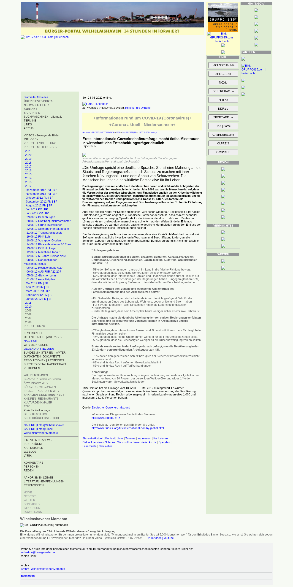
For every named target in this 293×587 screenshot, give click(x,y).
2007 (28, 318)
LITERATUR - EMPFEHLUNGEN (44, 481)
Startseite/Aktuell (92, 438)
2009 (28, 310)
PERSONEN (31, 466)
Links (120, 438)
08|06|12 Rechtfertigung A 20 (44, 267)
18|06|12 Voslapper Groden (44, 240)
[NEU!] (44, 394)
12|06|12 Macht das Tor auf (43, 252)
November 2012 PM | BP (41, 193)
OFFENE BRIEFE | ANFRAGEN (43, 337)
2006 (28, 322)
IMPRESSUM (32, 508)
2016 (28, 170)
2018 (28, 162)
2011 (28, 302)
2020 (28, 155)
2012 (28, 186)
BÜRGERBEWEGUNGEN (40, 387)
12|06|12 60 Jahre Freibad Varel (47, 256)
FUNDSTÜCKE (33, 444)
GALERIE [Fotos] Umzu (38, 429)
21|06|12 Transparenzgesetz (44, 232)
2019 (28, 158)
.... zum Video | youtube (159, 538)
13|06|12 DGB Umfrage (41, 248)
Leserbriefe (89, 446)
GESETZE (30, 496)
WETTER (29, 500)
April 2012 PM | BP (37, 287)
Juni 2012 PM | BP (37, 213)
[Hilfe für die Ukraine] (138, 107)
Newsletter (105, 446)
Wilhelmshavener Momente (41, 433)
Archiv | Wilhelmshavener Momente (43, 569)
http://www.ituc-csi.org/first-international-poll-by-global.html (128, 428)
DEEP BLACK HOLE (36, 414)
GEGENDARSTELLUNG (39, 348)
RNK (27, 406)
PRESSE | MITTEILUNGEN (40, 147)
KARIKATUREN (33, 447)
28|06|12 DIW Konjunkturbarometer (49, 221)
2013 (28, 182)
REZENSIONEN (34, 485)
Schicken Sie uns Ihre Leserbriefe (126, 442)
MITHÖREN (31, 139)
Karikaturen (160, 438)
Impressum (144, 438)
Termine (130, 438)
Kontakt (110, 438)
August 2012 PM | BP (39, 205)
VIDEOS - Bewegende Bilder (42, 135)
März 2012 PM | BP (38, 291)
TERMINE (30, 120)
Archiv (153, 442)
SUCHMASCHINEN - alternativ (43, 116)
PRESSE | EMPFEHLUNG (40, 143)
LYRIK (28, 455)
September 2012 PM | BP (41, 201)
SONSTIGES (32, 504)
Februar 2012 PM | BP (39, 295)
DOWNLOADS (33, 512)
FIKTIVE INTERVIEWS (38, 440)
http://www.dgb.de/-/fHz (106, 417)
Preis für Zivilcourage (37, 410)
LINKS (28, 124)
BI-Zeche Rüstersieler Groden (42, 379)
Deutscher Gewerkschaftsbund (111, 407)
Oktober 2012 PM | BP (39, 197)
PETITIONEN (32, 368)
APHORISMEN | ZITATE (38, 477)
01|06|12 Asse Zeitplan (41, 279)
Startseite (86, 132)
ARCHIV (29, 128)
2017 (28, 166)
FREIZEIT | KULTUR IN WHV (41, 390)
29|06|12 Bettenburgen (41, 217)
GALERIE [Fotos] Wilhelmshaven (44, 425)
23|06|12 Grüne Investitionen (44, 225)
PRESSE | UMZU (34, 326)
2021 (28, 151)
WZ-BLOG (30, 451)
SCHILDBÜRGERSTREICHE (42, 418)
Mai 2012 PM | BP (37, 283)
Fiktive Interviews (93, 442)
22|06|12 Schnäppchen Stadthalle (48, 228)
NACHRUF (31, 341)
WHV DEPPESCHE (36, 344)
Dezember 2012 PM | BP (41, 190)
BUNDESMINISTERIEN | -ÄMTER (45, 352)
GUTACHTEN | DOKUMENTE (42, 356)
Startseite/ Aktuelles (36, 97)
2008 (28, 314)
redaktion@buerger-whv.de (38, 552)
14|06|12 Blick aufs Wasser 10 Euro (49, 244)
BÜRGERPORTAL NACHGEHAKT (45, 364)
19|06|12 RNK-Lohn (39, 236)
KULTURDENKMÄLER (38, 402)
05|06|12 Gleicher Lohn (41, 275)
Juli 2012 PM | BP (37, 209)
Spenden (164, 442)
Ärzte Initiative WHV (36, 383)
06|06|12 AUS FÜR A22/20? (44, 271)
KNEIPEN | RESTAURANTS (41, 398)
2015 (28, 174)
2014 (28, 178)
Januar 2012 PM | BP (39, 298)
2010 (28, 306)
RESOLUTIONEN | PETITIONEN (44, 360)
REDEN (29, 470)
